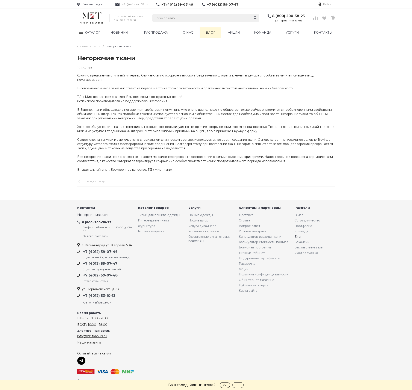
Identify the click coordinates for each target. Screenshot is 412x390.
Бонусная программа (255, 247)
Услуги (194, 208)
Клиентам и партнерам (260, 208)
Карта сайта (248, 291)
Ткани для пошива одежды (159, 215)
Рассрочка (247, 264)
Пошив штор (198, 220)
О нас (298, 215)
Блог (298, 237)
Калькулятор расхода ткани (260, 237)
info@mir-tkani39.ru (135, 4)
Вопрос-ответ (249, 226)
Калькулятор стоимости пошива (263, 242)
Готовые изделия (151, 231)
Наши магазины (89, 342)
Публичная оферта (253, 285)
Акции (243, 269)
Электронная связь (93, 331)
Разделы (302, 208)
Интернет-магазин (93, 215)
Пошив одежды (200, 215)
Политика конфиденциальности (263, 274)
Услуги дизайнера (202, 226)
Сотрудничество (307, 220)
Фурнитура (146, 226)
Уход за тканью (306, 253)
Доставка (246, 215)
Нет (238, 385)
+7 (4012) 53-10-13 (99, 296)
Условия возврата (252, 231)
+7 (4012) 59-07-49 (177, 4)
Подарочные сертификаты (259, 258)
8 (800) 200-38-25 (288, 16)
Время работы (89, 313)
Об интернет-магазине (256, 280)
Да (225, 385)
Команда (301, 231)
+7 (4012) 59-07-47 (222, 4)
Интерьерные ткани (153, 220)
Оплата (244, 220)
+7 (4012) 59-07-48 (100, 275)
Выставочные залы (308, 247)
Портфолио (303, 226)
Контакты (86, 208)
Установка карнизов (204, 231)
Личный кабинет (252, 253)
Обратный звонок (97, 302)
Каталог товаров (153, 208)
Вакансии (301, 242)
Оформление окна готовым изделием (209, 238)
